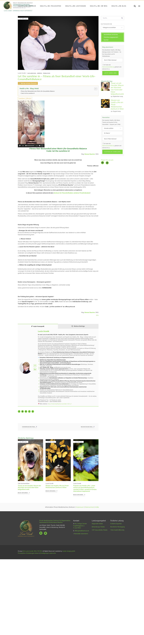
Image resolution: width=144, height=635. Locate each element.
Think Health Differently (117, 530)
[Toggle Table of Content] (95, 88)
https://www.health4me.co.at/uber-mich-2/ (60, 404)
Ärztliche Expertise (116, 523)
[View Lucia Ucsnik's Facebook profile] (35, 365)
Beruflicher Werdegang (117, 527)
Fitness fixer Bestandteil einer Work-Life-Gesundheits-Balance (38, 91)
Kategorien (106, 24)
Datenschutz (89, 507)
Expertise (39, 73)
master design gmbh (68, 551)
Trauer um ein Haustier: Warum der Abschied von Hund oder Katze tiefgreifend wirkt (29, 487)
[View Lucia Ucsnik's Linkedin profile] (35, 369)
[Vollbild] (42, 145)
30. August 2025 (116, 111)
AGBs (97, 507)
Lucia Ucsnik (22, 73)
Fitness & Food (46, 73)
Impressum (80, 507)
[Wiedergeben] (20, 145)
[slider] (29, 145)
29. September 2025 (117, 96)
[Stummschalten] (39, 145)
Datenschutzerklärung (108, 67)
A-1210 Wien (77, 528)
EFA (97, 315)
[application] (31, 124)
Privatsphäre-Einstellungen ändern (28, 553)
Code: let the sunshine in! (28, 93)
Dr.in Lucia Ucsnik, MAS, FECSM (32, 551)
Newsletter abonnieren (81, 533)
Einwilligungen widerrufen (48, 553)
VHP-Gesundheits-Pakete (99, 530)
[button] (31, 124)
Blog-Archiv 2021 (32, 73)
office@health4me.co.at (82, 531)
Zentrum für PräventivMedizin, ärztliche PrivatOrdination (72, 193)
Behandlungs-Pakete (98, 527)
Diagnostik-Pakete (97, 523)
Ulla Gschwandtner (24, 483)
